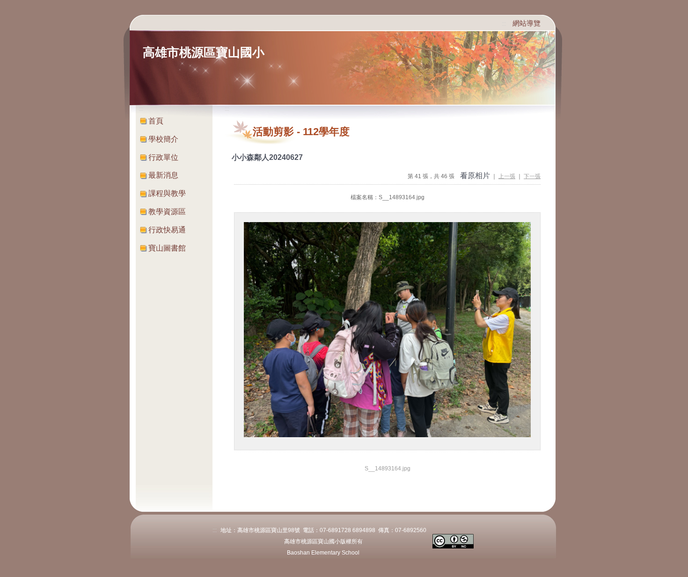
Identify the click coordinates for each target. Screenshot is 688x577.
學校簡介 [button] (163, 139)
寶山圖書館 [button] (167, 248)
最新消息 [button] (163, 175)
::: (504, 24)
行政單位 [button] (163, 157)
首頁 (155, 121)
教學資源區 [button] (167, 212)
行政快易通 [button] (167, 230)
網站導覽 (526, 23)
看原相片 (475, 176)
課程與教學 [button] (167, 193)
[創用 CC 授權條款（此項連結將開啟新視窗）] (453, 541)
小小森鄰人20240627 (267, 157)
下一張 (532, 176)
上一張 (506, 176)
